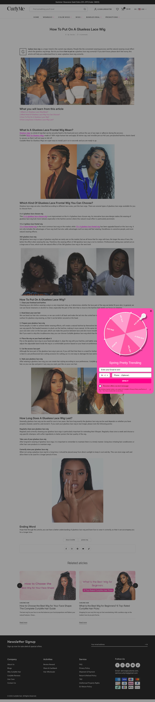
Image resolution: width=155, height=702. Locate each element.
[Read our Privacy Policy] (150, 389)
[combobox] (104, 375)
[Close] (151, 311)
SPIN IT (125, 381)
